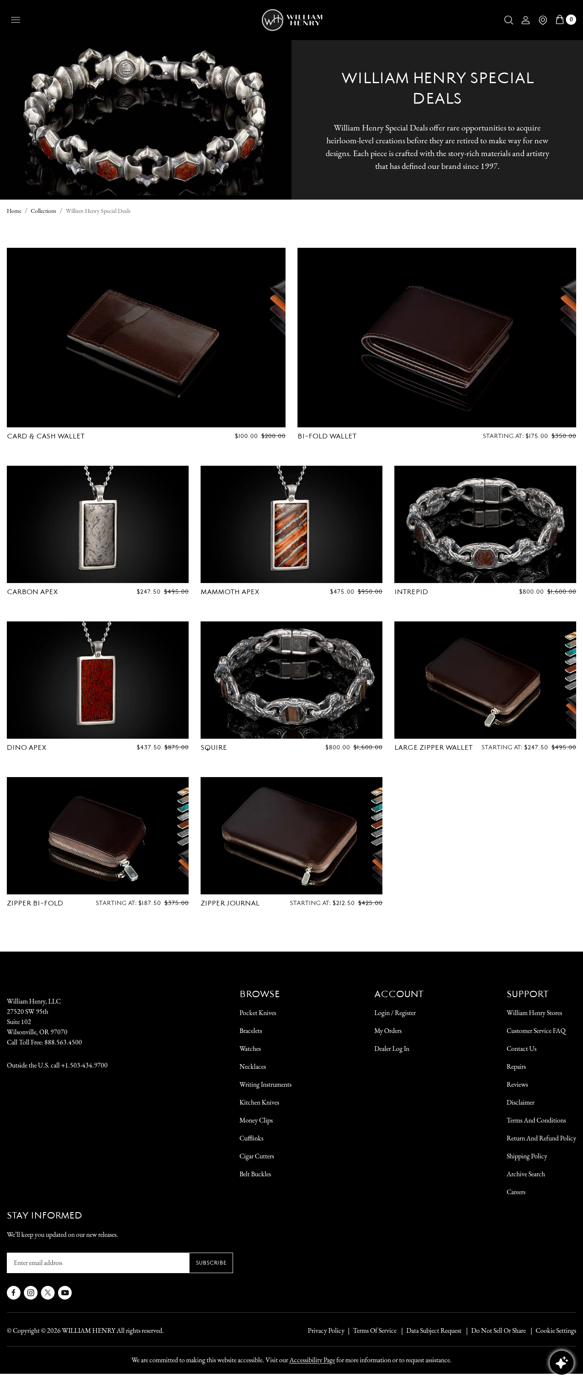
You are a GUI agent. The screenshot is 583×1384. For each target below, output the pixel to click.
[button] (509, 20)
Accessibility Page (312, 1359)
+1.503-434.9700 (84, 1065)
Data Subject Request (433, 1330)
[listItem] (494, 1331)
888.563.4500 (63, 1042)
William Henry (88, 1330)
